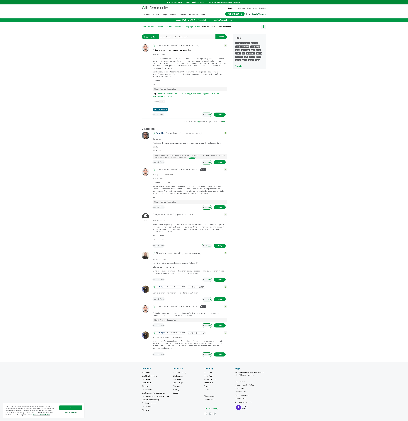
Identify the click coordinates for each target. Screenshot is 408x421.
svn (213, 94)
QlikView (145, 386)
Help (248, 14)
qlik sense (245, 50)
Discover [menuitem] (182, 14)
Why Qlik (145, 410)
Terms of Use (240, 392)
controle (161, 94)
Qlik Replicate (147, 389)
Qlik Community (148, 27)
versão (169, 97)
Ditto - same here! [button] (160, 110)
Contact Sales (209, 399)
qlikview (254, 43)
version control (159, 97)
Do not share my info (243, 402)
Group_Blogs (255, 46)
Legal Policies (240, 381)
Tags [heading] (238, 37)
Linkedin (192, 158)
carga (258, 60)
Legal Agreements (242, 395)
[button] (225, 45)
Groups (169, 27)
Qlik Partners (178, 376)
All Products (146, 372)
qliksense (239, 57)
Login (194, 2)
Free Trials (177, 379)
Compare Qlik (178, 383)
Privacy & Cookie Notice (244, 385)
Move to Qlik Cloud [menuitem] (197, 14)
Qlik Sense (146, 379)
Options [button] (263, 27)
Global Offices (209, 396)
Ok (71, 407)
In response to (163, 175)
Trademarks (239, 388)
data (252, 50)
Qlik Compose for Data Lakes (153, 393)
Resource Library (179, 372)
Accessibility (208, 383)
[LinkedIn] (210, 413)
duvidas (252, 57)
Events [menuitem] (173, 14)
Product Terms (240, 398)
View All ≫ (239, 66)
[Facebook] (214, 413)
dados (244, 60)
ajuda (258, 50)
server (251, 60)
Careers (207, 389)
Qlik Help (262, 8)
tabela (238, 53)
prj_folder (206, 94)
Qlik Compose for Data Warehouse (155, 396)
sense (238, 60)
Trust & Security (210, 379)
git (182, 94)
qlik (246, 57)
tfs (218, 94)
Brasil (197, 27)
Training (176, 389)
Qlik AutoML (146, 383)
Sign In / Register (259, 14)
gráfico (259, 53)
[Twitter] (205, 413)
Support (176, 393)
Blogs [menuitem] (165, 14)
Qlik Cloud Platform (149, 376)
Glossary (176, 386)
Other (162, 101)
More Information (71, 412)
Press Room (208, 376)
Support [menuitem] (156, 14)
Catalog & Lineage (149, 403)
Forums (160, 27)
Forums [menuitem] (146, 14)
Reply (219, 114)
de (243, 53)
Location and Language (183, 27)
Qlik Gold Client (148, 406)
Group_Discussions (193, 94)
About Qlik (208, 372)
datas (259, 57)
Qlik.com (241, 8)
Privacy (207, 386)
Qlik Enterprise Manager (151, 400)
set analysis (250, 53)
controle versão (173, 94)
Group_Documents (242, 46)
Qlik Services (252, 8)
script (238, 50)
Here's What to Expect (222, 20)
